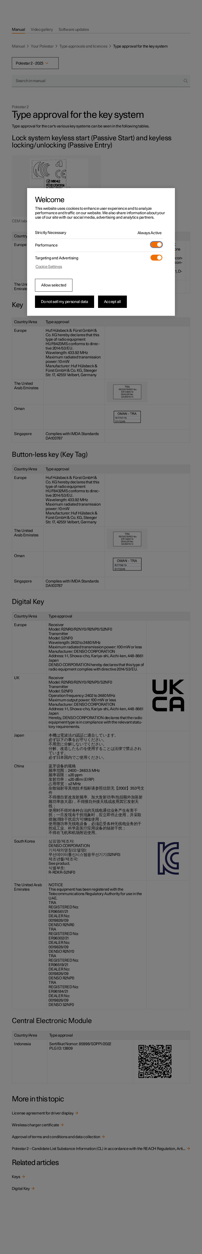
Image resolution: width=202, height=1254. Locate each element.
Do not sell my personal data (64, 302)
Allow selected (53, 285)
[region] (101, 252)
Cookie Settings (48, 267)
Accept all (112, 302)
